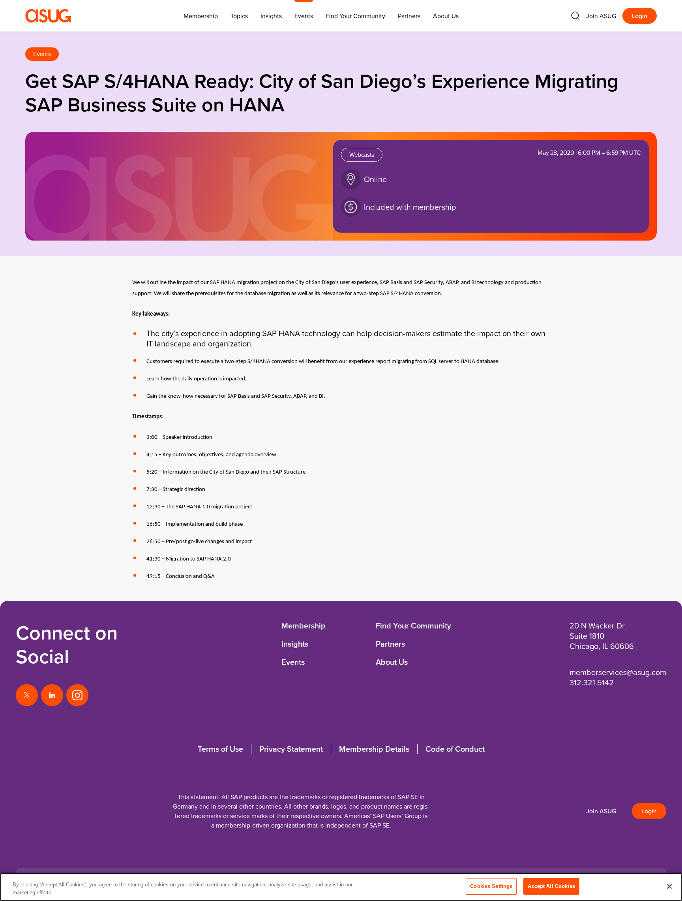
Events (303, 15)
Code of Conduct (455, 748)
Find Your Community (355, 15)
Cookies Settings (491, 886)
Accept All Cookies (551, 886)
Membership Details (374, 748)
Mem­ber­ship (201, 15)
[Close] (669, 886)
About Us (446, 15)
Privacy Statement (291, 748)
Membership (303, 625)
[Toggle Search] (575, 15)
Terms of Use (220, 748)
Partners (409, 15)
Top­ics (239, 15)
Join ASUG (601, 15)
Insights (271, 15)
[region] (341, 887)
